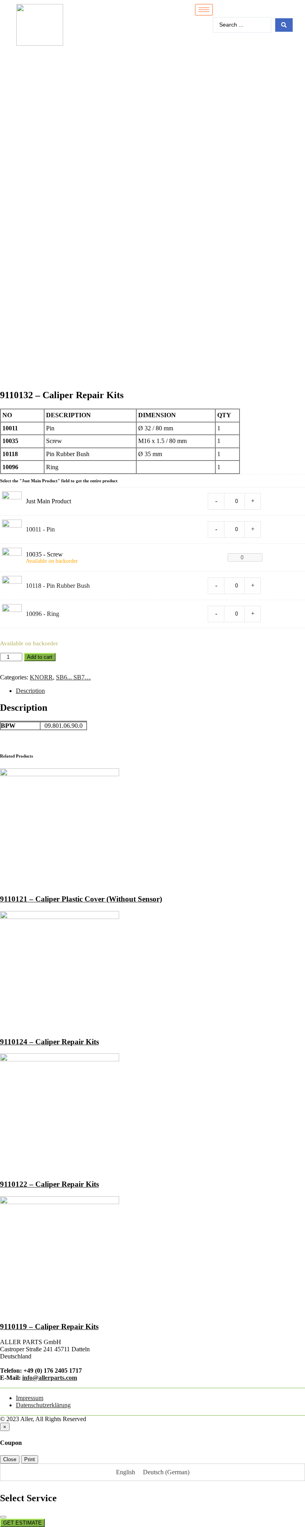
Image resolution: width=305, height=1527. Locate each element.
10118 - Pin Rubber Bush (58, 585)
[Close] (3, 1517)
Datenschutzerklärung (43, 1405)
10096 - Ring (42, 613)
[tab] (160, 690)
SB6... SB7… (73, 677)
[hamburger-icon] (204, 9)
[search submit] (284, 25)
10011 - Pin (40, 529)
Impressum (29, 1398)
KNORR (41, 677)
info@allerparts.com (49, 1377)
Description (30, 690)
